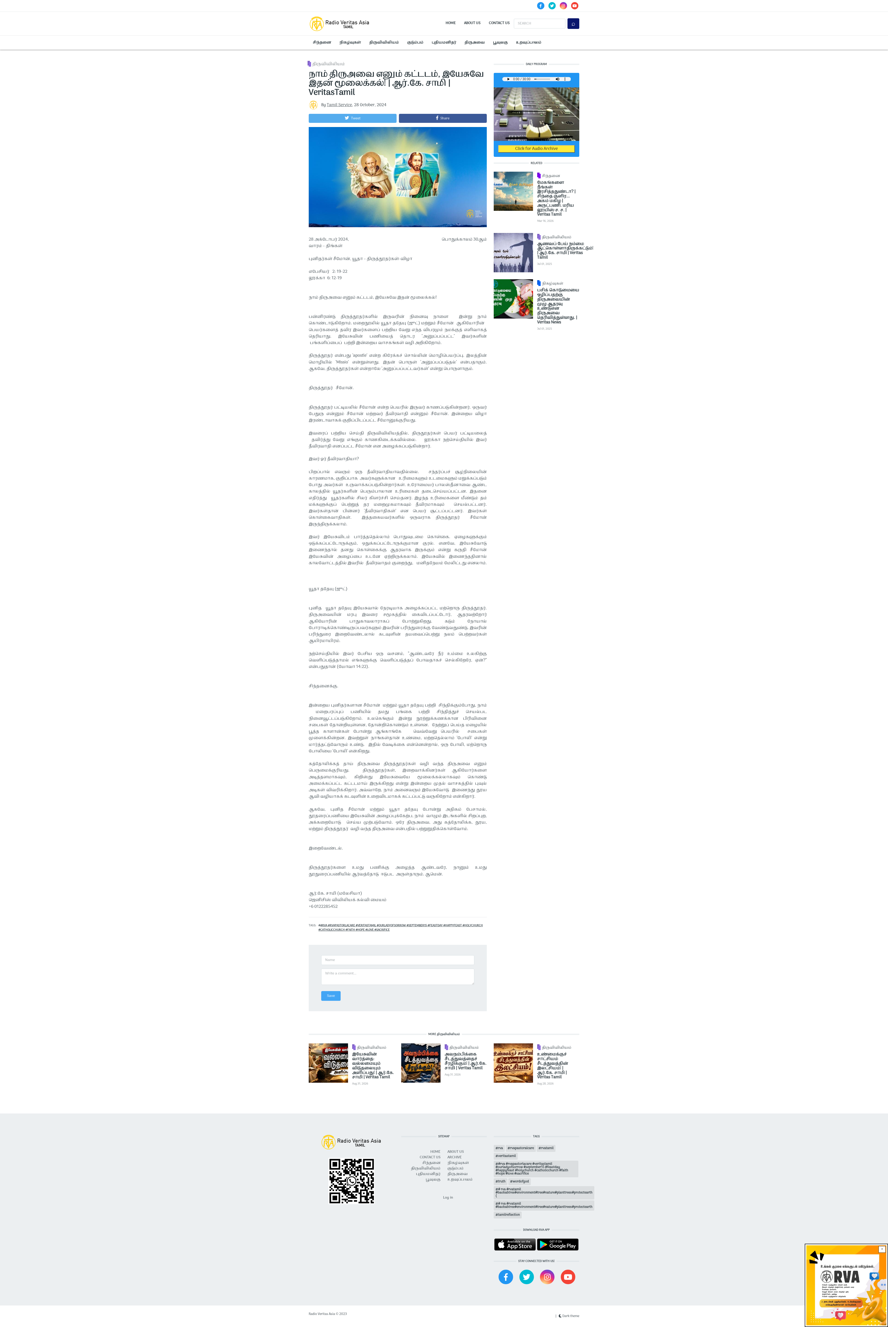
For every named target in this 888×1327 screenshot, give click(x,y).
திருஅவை (475, 43)
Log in (448, 1198)
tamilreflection (509, 1215)
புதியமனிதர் (444, 43)
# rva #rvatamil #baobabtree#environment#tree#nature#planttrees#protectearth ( (544, 1193)
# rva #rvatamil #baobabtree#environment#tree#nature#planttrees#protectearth (544, 1205)
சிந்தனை (322, 43)
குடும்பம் (415, 43)
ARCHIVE (454, 1157)
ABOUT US (455, 1152)
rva (500, 1148)
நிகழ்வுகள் (350, 43)
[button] (353, 118)
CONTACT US (430, 1157)
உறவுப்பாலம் (528, 43)
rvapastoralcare (522, 1148)
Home (451, 23)
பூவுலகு (500, 43)
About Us (472, 23)
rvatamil (547, 1148)
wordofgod (521, 1181)
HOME (435, 1152)
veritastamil (507, 1156)
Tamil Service (339, 105)
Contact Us (499, 23)
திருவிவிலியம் (384, 43)
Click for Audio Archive (536, 149)
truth (502, 1181)
